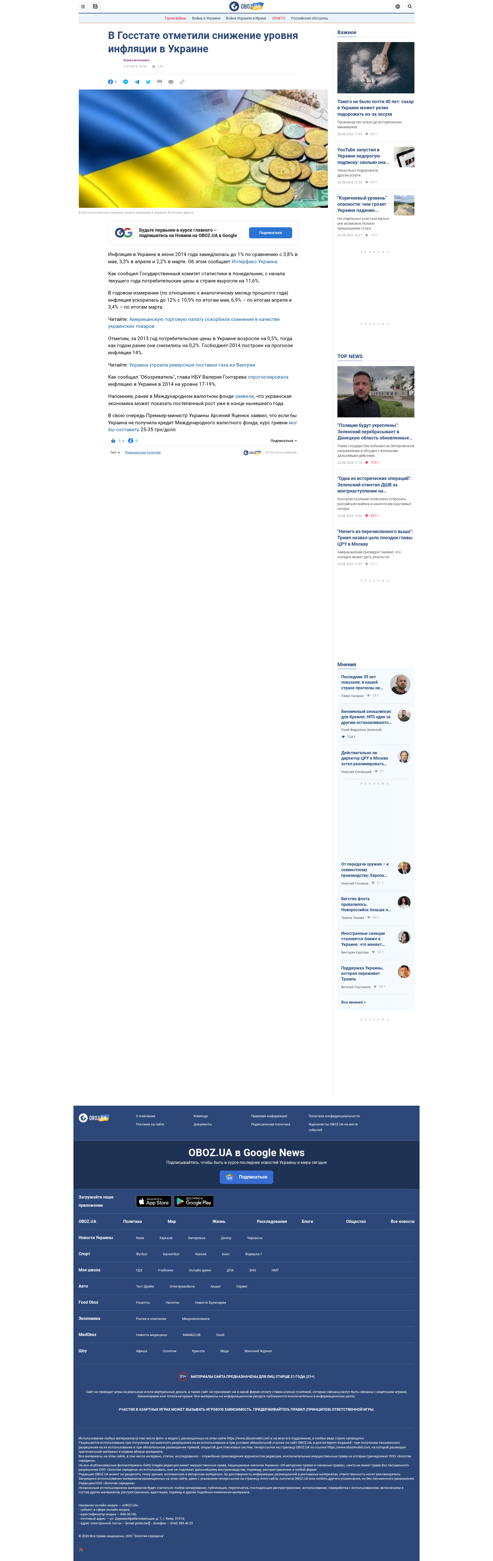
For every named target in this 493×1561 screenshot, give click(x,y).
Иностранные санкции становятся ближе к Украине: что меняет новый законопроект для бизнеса (365, 939)
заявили (244, 396)
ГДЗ (139, 1270)
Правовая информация (269, 1116)
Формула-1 (253, 1254)
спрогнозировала (268, 377)
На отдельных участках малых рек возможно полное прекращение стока (363, 223)
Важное (346, 32)
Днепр (226, 1238)
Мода (224, 1351)
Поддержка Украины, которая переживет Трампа (362, 973)
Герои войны (175, 18)
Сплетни (169, 1351)
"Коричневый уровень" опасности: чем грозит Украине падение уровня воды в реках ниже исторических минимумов (362, 204)
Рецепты (143, 1302)
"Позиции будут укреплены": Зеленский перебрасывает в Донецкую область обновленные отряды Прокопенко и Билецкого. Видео (373, 432)
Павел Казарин (352, 696)
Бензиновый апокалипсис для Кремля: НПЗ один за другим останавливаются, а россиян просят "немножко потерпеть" (366, 717)
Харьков (165, 1238)
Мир (172, 1221)
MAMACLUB (192, 1335)
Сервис (242, 1286)
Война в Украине (206, 18)
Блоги (307, 1221)
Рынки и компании (151, 1319)
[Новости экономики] (252, 454)
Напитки (172, 1302)
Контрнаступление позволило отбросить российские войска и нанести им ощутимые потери (374, 504)
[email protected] (138, 1523)
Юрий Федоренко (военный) (361, 730)
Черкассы (255, 1238)
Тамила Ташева (352, 918)
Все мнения (352, 1002)
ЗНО (252, 1270)
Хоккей (200, 1254)
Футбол (141, 1254)
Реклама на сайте (150, 1124)
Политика (132, 1221)
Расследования (272, 1221)
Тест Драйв (145, 1286)
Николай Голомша (354, 883)
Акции (216, 1286)
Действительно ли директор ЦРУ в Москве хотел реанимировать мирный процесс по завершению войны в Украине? (364, 758)
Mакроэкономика (136, 60)
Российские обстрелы (309, 18)
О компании (145, 1116)
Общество (356, 1221)
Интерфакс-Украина (254, 261)
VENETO (279, 18)
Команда (201, 1116)
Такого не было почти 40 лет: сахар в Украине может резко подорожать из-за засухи (375, 108)
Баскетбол (171, 1254)
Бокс (226, 1254)
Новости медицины (151, 1335)
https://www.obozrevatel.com (248, 1438)
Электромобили (182, 1286)
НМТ (275, 1270)
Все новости (402, 1221)
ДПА (230, 1270)
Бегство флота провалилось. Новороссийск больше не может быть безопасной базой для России (365, 904)
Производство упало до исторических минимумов (369, 124)
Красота (198, 1351)
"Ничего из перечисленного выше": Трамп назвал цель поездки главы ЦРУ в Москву (375, 538)
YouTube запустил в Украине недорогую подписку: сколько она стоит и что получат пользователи (361, 156)
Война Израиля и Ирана (246, 18)
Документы (203, 1124)
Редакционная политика (143, 452)
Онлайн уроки (200, 1270)
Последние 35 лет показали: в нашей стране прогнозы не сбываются (360, 682)
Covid (220, 1335)
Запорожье (196, 1238)
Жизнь (218, 1221)
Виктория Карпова (355, 952)
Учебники (165, 1270)
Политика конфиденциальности (334, 1116)
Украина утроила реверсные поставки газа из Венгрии (192, 365)
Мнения (346, 664)
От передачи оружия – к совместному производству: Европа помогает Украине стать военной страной (365, 870)
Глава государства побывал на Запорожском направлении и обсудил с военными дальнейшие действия (375, 451)
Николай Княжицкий (356, 772)
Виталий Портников (356, 987)
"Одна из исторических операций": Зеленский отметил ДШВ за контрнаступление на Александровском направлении (374, 485)
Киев (140, 1238)
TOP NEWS (350, 356)
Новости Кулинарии (210, 1302)
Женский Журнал (258, 1351)
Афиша (141, 1351)
